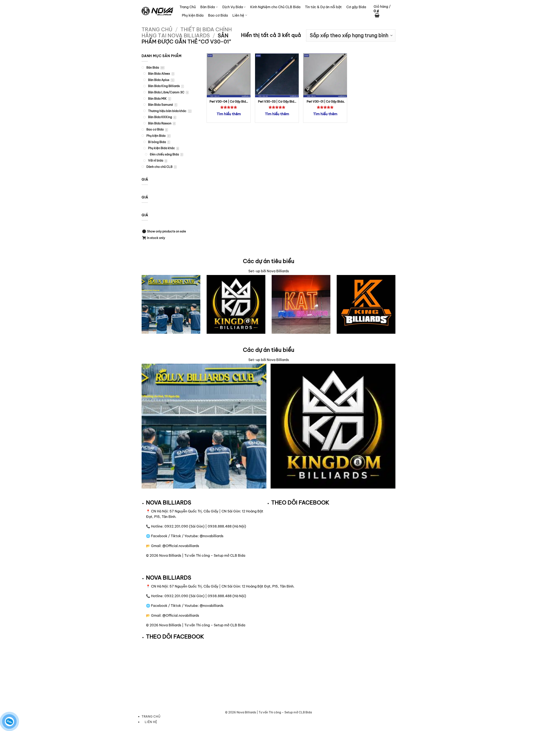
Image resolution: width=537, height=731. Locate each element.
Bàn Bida (207, 7)
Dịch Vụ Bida (232, 7)
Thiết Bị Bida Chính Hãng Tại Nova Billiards (187, 32)
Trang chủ (157, 29)
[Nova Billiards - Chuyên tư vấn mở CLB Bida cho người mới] (157, 11)
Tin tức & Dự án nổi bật (323, 7)
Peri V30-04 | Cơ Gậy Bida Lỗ (229, 102)
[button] (384, 11)
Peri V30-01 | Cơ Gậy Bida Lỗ (325, 102)
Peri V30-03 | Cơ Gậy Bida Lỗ (277, 102)
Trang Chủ (188, 7)
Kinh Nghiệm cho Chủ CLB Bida (275, 7)
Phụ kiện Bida (192, 15)
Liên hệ (238, 15)
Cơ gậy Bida (356, 7)
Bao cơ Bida (218, 15)
